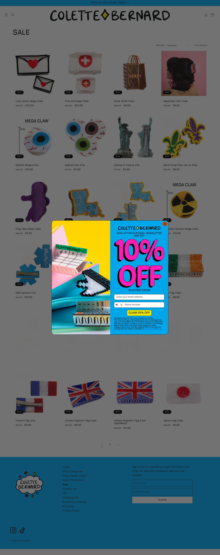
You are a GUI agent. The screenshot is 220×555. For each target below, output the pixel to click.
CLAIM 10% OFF (139, 312)
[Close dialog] (165, 224)
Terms (159, 329)
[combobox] (118, 305)
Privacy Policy (148, 329)
